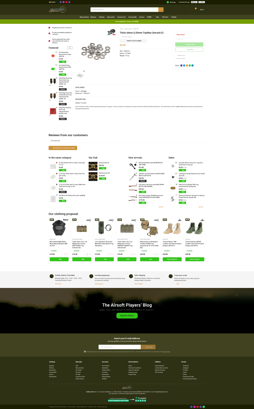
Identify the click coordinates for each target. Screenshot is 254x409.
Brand (77, 91)
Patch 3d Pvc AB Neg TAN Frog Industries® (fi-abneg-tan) (189, 185)
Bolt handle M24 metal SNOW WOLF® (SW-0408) (151, 164)
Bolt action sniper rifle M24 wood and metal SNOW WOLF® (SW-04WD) (151, 196)
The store (58, 284)
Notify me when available (134, 40)
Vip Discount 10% (104, 173)
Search (161, 9)
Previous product (198, 29)
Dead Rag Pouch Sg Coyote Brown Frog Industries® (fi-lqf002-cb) (65, 96)
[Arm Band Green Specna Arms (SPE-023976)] (53, 68)
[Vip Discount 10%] (93, 176)
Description (80, 99)
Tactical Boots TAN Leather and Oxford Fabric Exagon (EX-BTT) (172, 244)
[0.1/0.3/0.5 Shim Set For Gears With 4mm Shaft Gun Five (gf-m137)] (53, 188)
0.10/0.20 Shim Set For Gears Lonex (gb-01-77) (72, 164)
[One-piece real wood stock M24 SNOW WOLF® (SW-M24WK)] (132, 188)
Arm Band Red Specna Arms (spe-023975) (65, 54)
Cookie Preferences (81, 407)
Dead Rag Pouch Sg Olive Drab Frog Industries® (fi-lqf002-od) (65, 81)
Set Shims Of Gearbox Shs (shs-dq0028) (72, 195)
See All (161, 207)
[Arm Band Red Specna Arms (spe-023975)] (53, 55)
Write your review (127, 37)
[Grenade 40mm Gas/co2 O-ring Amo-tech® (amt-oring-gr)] (172, 166)
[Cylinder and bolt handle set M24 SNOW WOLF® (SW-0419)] (132, 177)
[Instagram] (63, 2)
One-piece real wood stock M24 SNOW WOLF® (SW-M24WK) (151, 185)
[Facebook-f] (61, 2)
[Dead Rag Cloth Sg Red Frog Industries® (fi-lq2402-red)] (53, 111)
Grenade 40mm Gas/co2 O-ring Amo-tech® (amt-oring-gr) (191, 164)
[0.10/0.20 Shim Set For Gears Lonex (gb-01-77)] (53, 166)
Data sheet (80, 87)
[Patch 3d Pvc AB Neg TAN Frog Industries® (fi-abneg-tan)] (172, 188)
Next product (203, 29)
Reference (78, 93)
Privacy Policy (166, 351)
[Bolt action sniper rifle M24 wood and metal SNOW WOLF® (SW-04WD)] (132, 199)
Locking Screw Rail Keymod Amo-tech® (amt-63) (192, 174)
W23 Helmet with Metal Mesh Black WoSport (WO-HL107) (59, 244)
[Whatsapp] (204, 407)
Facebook (181, 65)
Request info (181, 55)
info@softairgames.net (161, 392)
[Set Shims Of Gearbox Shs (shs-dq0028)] (53, 199)
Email (187, 65)
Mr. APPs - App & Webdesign (99, 407)
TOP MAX (128, 53)
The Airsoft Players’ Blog (127, 305)
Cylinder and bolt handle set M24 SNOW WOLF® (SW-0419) (151, 174)
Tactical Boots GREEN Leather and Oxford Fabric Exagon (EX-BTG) (194, 244)
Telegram (192, 65)
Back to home (201, 29)
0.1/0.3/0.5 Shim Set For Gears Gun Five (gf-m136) (72, 174)
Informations (99, 284)
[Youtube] (66, 2)
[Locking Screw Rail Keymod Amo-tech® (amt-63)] (172, 177)
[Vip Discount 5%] (93, 166)
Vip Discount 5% (104, 163)
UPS (177, 284)
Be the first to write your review (64, 148)
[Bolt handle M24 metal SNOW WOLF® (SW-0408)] (132, 166)
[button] (68, 48)
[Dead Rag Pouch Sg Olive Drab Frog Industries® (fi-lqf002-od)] (53, 81)
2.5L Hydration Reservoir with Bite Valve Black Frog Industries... (104, 244)
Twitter (184, 65)
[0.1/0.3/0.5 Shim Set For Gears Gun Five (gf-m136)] (53, 177)
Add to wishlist (180, 58)
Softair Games (63, 407)
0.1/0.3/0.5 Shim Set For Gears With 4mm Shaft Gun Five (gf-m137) (72, 185)
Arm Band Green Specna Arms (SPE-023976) (65, 67)
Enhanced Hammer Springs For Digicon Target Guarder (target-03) (192, 196)
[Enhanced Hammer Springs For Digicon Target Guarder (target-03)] (172, 199)
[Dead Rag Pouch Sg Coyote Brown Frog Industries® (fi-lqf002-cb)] (53, 96)
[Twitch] (69, 2)
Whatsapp (173, 2)
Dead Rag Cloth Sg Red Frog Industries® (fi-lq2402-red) (65, 110)
